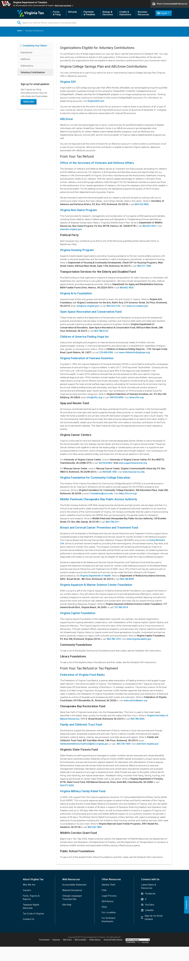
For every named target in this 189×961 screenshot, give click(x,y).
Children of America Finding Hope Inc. (85, 336)
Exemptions (26, 52)
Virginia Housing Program (77, 250)
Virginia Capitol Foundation (77, 613)
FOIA (104, 890)
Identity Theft (108, 884)
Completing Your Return (35, 45)
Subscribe (28, 101)
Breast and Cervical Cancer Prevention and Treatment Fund (99, 527)
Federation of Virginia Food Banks (82, 674)
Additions (25, 59)
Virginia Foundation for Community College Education (95, 477)
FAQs (104, 907)
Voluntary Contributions (33, 72)
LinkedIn (147, 910)
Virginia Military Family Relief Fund (83, 791)
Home (19, 31)
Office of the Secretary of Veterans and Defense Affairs (97, 163)
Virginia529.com (95, 101)
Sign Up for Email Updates (151, 917)
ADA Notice (107, 901)
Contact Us (28, 919)
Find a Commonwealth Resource (172, 3)
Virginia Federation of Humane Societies (86, 358)
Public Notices (95, 940)
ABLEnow (66, 119)
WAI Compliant (80, 940)
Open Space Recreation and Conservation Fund (91, 311)
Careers (27, 890)
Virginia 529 (68, 81)
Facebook (148, 893)
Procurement (44, 940)
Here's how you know (63, 6)
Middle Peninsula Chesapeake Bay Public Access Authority (98, 499)
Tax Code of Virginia (33, 913)
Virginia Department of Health (95, 575)
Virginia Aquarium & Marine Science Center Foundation (96, 584)
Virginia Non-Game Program (78, 210)
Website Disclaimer (72, 890)
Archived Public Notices (113, 940)
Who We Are (29, 884)
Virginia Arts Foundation (76, 293)
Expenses (56, 940)
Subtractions (27, 65)
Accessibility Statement (74, 884)
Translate (145, 942)
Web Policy (67, 940)
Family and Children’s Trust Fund (81, 724)
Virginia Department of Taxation (30, 2)
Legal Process (109, 895)
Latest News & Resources (148, 886)
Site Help (66, 904)
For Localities (109, 912)
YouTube (147, 904)
